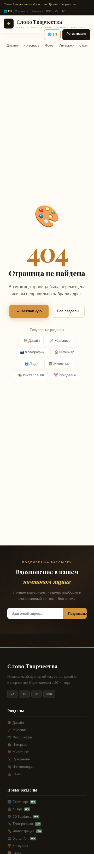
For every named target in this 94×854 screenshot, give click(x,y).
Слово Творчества (32, 666)
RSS (49, 11)
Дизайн (12, 45)
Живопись (31, 45)
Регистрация (76, 34)
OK (36, 694)
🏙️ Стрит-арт (21, 802)
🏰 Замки (14, 774)
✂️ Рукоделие (65, 375)
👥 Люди (31, 363)
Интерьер (66, 45)
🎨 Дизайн (32, 340)
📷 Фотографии (32, 352)
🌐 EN (8, 11)
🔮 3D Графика (22, 816)
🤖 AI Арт (18, 809)
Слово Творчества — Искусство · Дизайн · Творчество (40, 4)
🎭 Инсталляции (31, 375)
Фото (49, 45)
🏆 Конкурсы (17, 846)
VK (56, 11)
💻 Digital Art (21, 838)
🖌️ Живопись (60, 340)
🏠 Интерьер (64, 352)
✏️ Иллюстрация (24, 831)
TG (64, 11)
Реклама (37, 11)
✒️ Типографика (23, 824)
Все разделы (68, 311)
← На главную (29, 311)
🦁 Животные (58, 363)
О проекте (21, 11)
